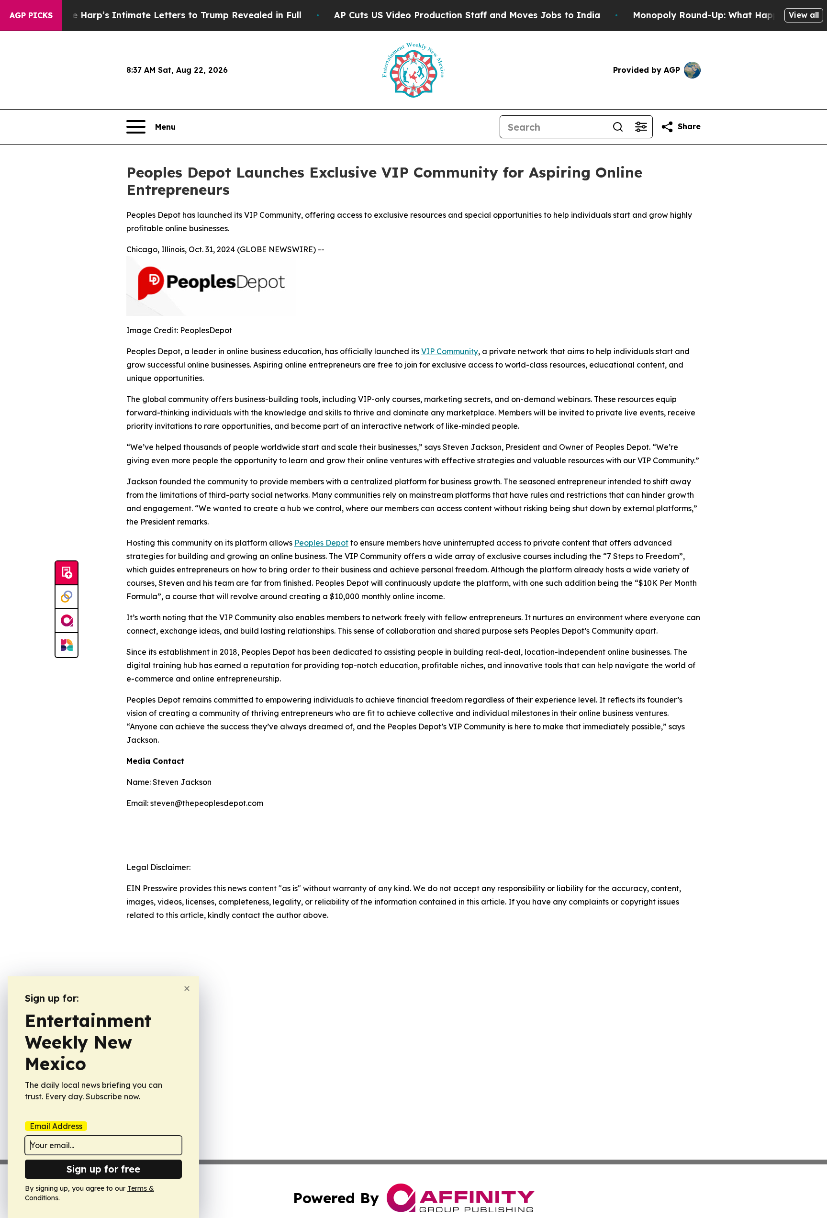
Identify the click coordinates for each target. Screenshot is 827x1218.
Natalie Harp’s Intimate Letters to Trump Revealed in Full (173, 15)
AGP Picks (31, 15)
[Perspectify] (67, 597)
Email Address (56, 1126)
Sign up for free (103, 1169)
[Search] (617, 127)
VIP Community (449, 351)
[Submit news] (67, 573)
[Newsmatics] (67, 645)
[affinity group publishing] (67, 621)
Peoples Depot (321, 543)
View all (804, 15)
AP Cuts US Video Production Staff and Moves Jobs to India (467, 15)
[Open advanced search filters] (640, 127)
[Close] (186, 988)
